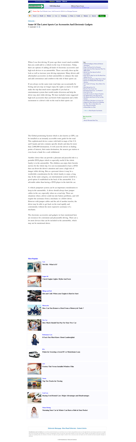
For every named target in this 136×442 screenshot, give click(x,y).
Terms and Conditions (72, 439)
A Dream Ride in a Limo (90, 107)
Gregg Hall (33, 26)
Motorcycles (45, 305)
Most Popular (33, 259)
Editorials (31, 21)
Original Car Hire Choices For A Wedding (94, 102)
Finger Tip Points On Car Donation (92, 67)
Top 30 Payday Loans (45, 11)
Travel (34, 15)
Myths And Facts (65, 279)
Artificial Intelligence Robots (91, 63)
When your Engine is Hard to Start (65, 294)
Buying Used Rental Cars (51, 396)
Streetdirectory (64, 439)
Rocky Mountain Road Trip (91, 120)
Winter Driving (46, 407)
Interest (94, 15)
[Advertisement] (45, 45)
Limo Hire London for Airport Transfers (93, 93)
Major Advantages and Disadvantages (75, 396)
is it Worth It (99, 90)
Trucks (44, 378)
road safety (36, 433)
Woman (102, 15)
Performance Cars (47, 334)
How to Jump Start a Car (95, 103)
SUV (43, 364)
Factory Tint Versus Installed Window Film (58, 366)
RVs (43, 349)
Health (41, 15)
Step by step (70, 432)
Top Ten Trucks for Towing (52, 381)
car (67, 432)
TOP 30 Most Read (55, 6)
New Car (44, 320)
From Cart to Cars (88, 92)
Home (71, 15)
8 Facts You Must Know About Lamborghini (58, 337)
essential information (53, 432)
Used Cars (45, 393)
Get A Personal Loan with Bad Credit (80, 7)
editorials (31, 436)
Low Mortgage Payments (71, 11)
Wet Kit (45, 264)
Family (78, 15)
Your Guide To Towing (89, 83)
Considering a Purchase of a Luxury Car (93, 100)
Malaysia (64, 1)
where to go (59, 433)
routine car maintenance (51, 433)
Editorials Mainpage (54, 428)
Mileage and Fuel (47, 291)
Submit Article (81, 428)
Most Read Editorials (69, 428)
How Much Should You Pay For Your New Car (59, 323)
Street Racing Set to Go (89, 87)
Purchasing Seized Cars (89, 90)
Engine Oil (45, 276)
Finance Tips (36, 11)
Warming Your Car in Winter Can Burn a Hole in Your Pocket (65, 410)
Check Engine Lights (50, 279)
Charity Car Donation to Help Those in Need (95, 78)
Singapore (52, 1)
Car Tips (86, 103)
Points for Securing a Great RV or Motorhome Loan (61, 352)
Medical (49, 15)
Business (86, 15)
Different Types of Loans (77, 6)
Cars (56, 15)
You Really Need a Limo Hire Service (93, 95)
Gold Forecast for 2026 (57, 11)
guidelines (76, 432)
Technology (64, 15)
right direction (88, 432)
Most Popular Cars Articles (95, 110)
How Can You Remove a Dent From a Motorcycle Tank (62, 308)
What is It (52, 264)
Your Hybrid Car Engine (90, 105)
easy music (76, 434)
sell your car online (100, 433)
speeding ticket (37, 434)
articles (49, 434)
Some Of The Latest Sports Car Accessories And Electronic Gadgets (60, 24)
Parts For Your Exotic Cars (90, 88)
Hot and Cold (47, 294)
